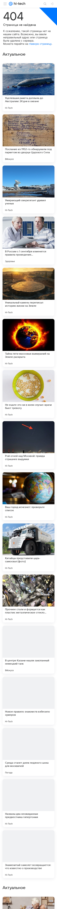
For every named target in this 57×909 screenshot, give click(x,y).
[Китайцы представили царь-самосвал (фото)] (28, 547)
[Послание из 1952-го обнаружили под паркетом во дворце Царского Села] (28, 138)
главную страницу (40, 43)
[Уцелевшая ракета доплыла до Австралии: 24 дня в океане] (28, 87)
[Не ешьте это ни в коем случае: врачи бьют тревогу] (28, 394)
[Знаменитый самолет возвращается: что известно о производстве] (28, 854)
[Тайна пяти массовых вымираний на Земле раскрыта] (28, 343)
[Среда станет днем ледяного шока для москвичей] (28, 752)
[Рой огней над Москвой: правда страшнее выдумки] (28, 445)
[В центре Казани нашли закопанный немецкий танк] (28, 650)
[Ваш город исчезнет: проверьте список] (28, 496)
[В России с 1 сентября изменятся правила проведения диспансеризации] (28, 241)
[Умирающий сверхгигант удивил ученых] (28, 189)
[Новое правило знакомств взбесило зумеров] (28, 701)
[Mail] (11, 4)
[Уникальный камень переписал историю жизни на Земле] (28, 292)
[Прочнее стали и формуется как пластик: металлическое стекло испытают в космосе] (28, 599)
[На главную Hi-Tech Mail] (19, 4)
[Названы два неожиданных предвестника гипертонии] (28, 803)
